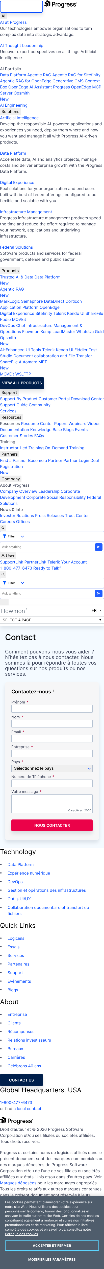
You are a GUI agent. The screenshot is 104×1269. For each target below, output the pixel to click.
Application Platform (19, 307)
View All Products (22, 383)
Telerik (59, 313)
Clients (14, 1022)
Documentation (14, 429)
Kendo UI (76, 313)
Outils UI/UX (19, 898)
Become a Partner (45, 460)
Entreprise (20, 747)
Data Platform (13, 74)
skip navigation (21, 6)
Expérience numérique (29, 873)
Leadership (49, 491)
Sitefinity (43, 313)
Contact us (21, 1080)
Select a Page (17, 620)
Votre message (24, 792)
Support (9, 392)
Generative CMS (68, 80)
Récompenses (21, 1031)
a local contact (27, 1108)
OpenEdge (50, 307)
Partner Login (76, 460)
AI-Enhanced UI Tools (20, 349)
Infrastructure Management (26, 211)
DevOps (7, 325)
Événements (19, 981)
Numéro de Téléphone (31, 777)
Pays (15, 762)
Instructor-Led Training (22, 447)
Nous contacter (52, 825)
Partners (10, 454)
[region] (52, 1232)
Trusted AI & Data (16, 276)
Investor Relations (17, 515)
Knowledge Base (46, 429)
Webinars (77, 423)
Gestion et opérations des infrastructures (47, 890)
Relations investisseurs (29, 1040)
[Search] (3, 528)
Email (16, 732)
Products (10, 270)
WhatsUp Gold (90, 331)
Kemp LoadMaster (57, 331)
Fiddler (81, 349)
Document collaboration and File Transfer (52, 355)
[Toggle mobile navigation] (4, 602)
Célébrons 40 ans (24, 1065)
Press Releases (49, 515)
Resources (11, 417)
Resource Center (37, 423)
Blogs (68, 429)
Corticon (73, 301)
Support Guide (14, 404)
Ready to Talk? (47, 568)
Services (8, 410)
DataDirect (54, 301)
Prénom (18, 702)
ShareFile (94, 313)
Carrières (16, 1057)
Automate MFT (23, 364)
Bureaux (15, 1048)
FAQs (39, 435)
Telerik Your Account (67, 562)
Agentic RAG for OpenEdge (25, 80)
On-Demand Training (65, 447)
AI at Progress (13, 22)
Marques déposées (18, 1182)
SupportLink (11, 562)
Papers (60, 423)
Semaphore (32, 301)
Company (11, 478)
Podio (5, 319)
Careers (7, 521)
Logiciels (16, 938)
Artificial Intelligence (19, 117)
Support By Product (19, 398)
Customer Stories (16, 435)
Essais (13, 946)
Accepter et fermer (52, 1245)
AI (3, 15)
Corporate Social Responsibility (56, 497)
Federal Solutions (16, 247)
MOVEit (19, 319)
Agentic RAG (39, 74)
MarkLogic (10, 301)
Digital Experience (17, 182)
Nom (15, 717)
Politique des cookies (21, 1234)
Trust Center (77, 515)
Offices (23, 521)
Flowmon (30, 331)
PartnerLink (35, 562)
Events (81, 429)
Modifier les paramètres (52, 1259)
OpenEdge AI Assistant (30, 86)
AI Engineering (14, 105)
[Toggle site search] (3, 574)
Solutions (10, 111)
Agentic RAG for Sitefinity (76, 74)
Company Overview (18, 491)
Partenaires (18, 964)
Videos (93, 423)
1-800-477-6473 (16, 568)
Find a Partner (13, 460)
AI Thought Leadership (21, 45)
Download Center (87, 398)
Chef (20, 325)
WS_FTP (23, 374)
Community (39, 404)
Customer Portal (54, 398)
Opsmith (15, 96)
